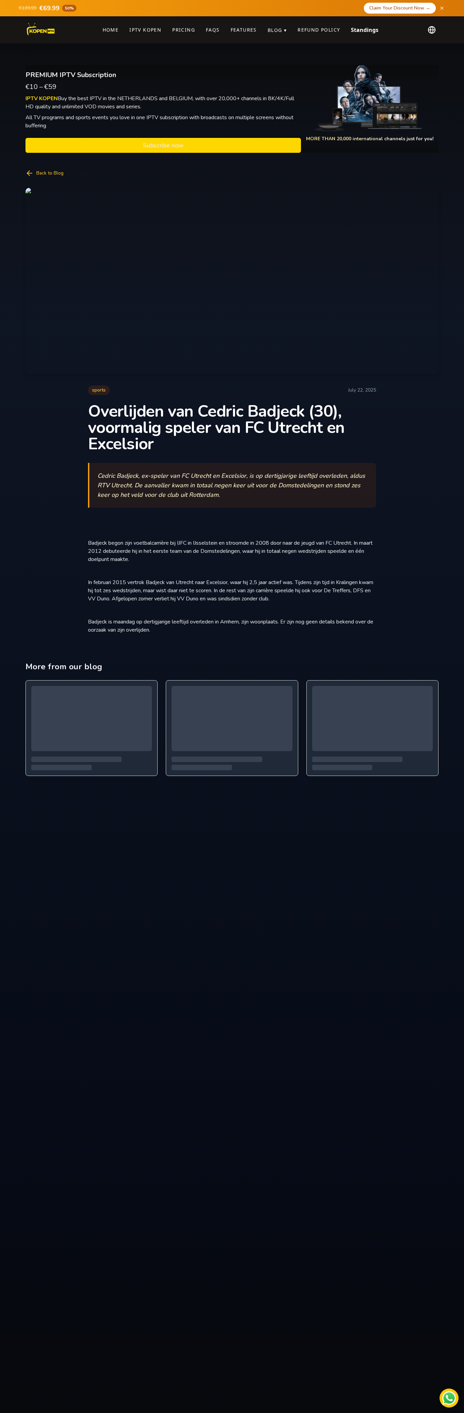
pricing (183, 29)
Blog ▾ (277, 30)
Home (111, 29)
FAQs (213, 29)
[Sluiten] (442, 8)
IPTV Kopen (145, 29)
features (244, 29)
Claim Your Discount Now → (399, 8)
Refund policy (319, 29)
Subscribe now (163, 145)
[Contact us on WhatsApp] (449, 1398)
